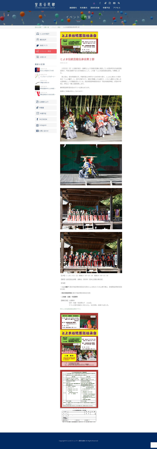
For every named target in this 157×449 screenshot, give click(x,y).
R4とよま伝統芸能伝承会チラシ (70, 309)
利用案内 (83, 8)
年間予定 (106, 8)
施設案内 (73, 8)
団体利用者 (95, 8)
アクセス (116, 8)
